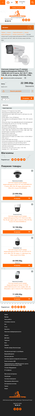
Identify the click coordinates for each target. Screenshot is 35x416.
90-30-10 (8, 21)
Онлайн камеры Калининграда (12, 347)
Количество (4, 97)
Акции (6, 314)
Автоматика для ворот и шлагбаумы (13, 351)
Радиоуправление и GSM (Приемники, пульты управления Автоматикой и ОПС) (16, 364)
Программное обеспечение (11, 381)
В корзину (26, 98)
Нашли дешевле (15, 91)
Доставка (6, 338)
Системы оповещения (10, 378)
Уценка (6, 386)
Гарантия (6, 340)
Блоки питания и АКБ (10, 361)
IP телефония (7, 370)
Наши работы (7, 319)
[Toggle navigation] (2, 2)
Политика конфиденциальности (12, 331)
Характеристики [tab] (7, 108)
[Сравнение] (25, 78)
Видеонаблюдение (9, 354)
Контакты (6, 329)
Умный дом (7, 376)
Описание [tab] (5, 105)
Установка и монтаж (9, 322)
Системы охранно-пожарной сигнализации (15, 358)
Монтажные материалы (10, 374)
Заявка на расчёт (17, 8)
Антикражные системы (10, 383)
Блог (5, 342)
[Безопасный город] (17, 13)
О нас (5, 326)
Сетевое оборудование (10, 367)
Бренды (6, 317)
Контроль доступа (9, 356)
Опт (5, 324)
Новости (6, 345)
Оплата (6, 335)
